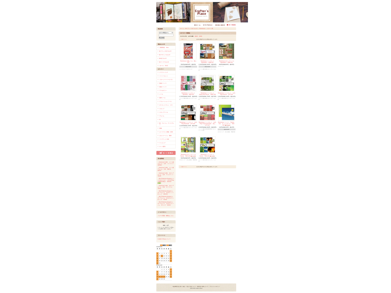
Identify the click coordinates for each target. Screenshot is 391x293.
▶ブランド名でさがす (165, 51)
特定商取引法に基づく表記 (179, 286)
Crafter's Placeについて (164, 239)
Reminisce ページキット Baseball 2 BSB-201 (208, 61)
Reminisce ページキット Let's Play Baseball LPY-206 (188, 123)
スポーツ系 (210, 28)
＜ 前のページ (183, 39)
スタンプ (161, 108)
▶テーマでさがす (164, 62)
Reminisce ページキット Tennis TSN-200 (207, 155)
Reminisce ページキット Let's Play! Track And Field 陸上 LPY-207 (207, 124)
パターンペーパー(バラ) (165, 79)
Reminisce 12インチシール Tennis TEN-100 (188, 155)
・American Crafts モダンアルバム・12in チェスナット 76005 (166, 174)
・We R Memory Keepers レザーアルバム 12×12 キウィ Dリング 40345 (166, 198)
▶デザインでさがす (164, 55)
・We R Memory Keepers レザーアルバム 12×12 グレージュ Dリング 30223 (166, 203)
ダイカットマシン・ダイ (166, 105)
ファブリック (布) (164, 139)
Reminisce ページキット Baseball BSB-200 (189, 93)
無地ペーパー (163, 83)
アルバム (161, 116)
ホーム (182, 28)
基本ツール (162, 98)
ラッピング (162, 143)
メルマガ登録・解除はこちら (166, 215)
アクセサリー (163, 90)
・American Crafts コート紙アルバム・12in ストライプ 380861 (166, 163)
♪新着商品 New (164, 47)
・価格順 (196, 36)
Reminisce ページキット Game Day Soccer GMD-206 (207, 93)
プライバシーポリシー (215, 286)
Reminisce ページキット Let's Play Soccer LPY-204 (226, 93)
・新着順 (200, 36)
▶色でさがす (163, 58)
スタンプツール (163, 112)
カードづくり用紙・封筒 (166, 132)
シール (161, 94)
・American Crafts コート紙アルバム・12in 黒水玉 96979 (166, 169)
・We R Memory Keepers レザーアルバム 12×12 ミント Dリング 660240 (166, 192)
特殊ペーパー (163, 87)
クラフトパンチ (163, 72)
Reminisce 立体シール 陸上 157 (189, 61)
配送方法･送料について (202, 286)
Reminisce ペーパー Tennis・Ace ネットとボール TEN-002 (226, 124)
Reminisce (202, 28)
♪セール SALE (163, 65)
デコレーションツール (165, 101)
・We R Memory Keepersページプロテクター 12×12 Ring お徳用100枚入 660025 (166, 180)
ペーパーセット (163, 76)
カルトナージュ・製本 (165, 135)
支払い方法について (191, 286)
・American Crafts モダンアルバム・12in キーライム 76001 (166, 187)
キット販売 (162, 146)
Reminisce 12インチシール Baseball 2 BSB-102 (227, 61)
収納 (160, 128)
